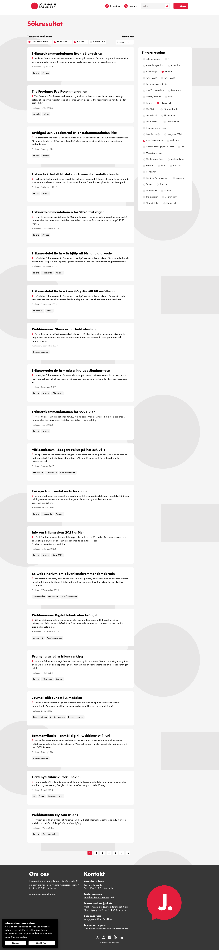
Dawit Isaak (176, 90)
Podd (163, 165)
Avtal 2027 (151, 78)
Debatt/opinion (40, 717)
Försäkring (151, 109)
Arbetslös (175, 65)
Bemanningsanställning (157, 84)
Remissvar (151, 171)
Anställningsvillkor (155, 65)
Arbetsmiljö (52, 472)
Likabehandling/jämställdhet (160, 146)
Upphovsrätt (171, 196)
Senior (149, 184)
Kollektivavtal (173, 121)
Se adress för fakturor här (96, 897)
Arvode (46, 73)
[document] (30, 933)
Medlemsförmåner (154, 159)
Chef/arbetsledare (155, 90)
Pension (149, 165)
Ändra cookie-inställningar (42, 893)
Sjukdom (164, 184)
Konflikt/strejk (153, 134)
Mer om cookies (19, 936)
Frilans (36, 73)
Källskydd (174, 140)
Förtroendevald (171, 109)
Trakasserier (152, 196)
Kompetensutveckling (156, 128)
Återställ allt (99, 41)
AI (34, 796)
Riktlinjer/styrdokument (157, 178)
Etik (170, 96)
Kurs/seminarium (40, 352)
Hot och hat (38, 472)
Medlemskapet (178, 159)
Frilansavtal (47, 272)
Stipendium (151, 190)
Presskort (177, 165)
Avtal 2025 (57, 555)
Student (167, 190)
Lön (182, 146)
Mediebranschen (57, 717)
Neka (15, 943)
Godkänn (41, 943)
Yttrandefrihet (39, 596)
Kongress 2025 (174, 134)
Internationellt (152, 121)
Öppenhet (171, 203)
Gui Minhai (151, 115)
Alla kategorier (153, 59)
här (126, 928)
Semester (180, 178)
